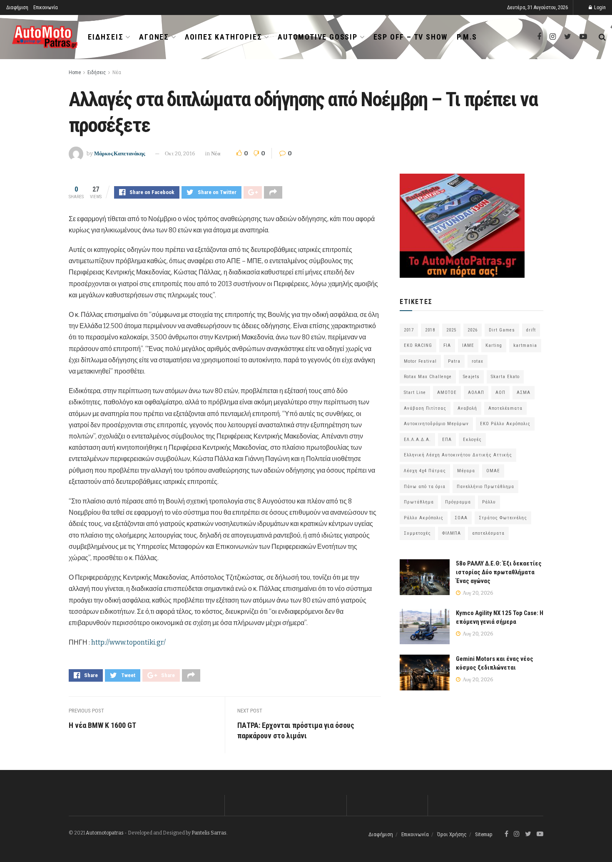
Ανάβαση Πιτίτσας (425, 408)
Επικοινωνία (45, 7)
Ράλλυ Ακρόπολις (423, 518)
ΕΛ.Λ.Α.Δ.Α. (417, 439)
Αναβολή (467, 408)
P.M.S (467, 36)
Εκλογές (472, 439)
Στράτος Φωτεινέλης (503, 518)
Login (599, 7)
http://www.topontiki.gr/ (128, 642)
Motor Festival (420, 361)
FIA (447, 345)
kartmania (525, 345)
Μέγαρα (466, 470)
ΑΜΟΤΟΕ (447, 392)
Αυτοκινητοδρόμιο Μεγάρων (436, 423)
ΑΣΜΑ (523, 392)
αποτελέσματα (488, 533)
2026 (473, 330)
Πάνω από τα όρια (424, 486)
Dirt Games (502, 330)
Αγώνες (154, 36)
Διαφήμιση (17, 7)
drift (531, 330)
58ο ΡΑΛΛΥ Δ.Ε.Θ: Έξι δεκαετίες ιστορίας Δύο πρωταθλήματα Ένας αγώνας (499, 572)
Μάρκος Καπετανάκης (119, 153)
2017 (409, 330)
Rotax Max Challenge (428, 376)
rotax (477, 361)
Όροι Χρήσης (452, 834)
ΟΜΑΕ (493, 470)
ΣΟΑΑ (461, 518)
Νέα (116, 72)
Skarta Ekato (505, 376)
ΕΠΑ (447, 439)
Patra (454, 361)
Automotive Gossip (318, 36)
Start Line (415, 392)
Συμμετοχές (417, 533)
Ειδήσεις (105, 36)
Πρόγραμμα (458, 502)
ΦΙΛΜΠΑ (451, 533)
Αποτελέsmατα (505, 408)
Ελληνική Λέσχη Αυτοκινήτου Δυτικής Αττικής (458, 455)
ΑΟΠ (500, 392)
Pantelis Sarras (209, 833)
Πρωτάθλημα (419, 502)
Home (75, 72)
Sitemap (484, 834)
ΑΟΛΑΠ (476, 392)
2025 (451, 330)
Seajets (471, 376)
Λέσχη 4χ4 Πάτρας (425, 470)
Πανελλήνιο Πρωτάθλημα (485, 486)
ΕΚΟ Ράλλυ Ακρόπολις (505, 423)
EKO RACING (418, 345)
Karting (493, 345)
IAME (468, 345)
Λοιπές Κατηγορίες (223, 36)
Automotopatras (105, 833)
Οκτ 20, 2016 (180, 153)
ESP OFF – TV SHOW (410, 36)
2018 (430, 330)
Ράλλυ (489, 502)
